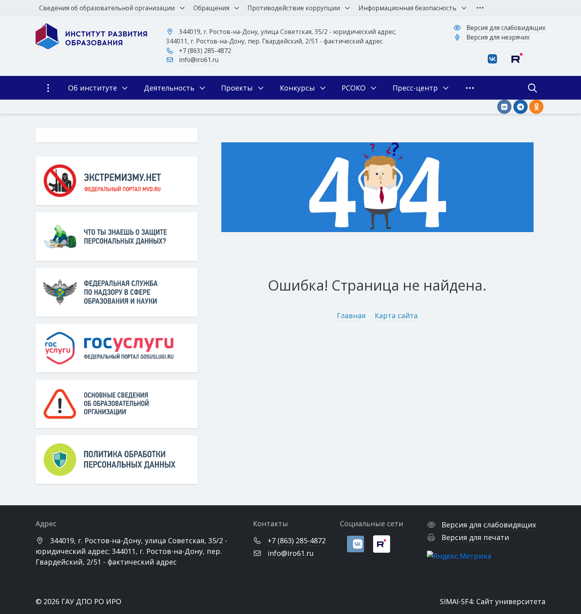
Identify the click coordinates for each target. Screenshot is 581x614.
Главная (351, 315)
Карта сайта (396, 315)
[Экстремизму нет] (117, 181)
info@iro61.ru (199, 59)
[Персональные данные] (117, 236)
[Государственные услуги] (117, 348)
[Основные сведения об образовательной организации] (117, 404)
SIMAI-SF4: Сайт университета (492, 601)
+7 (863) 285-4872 (205, 50)
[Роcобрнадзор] (117, 292)
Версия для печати (475, 537)
